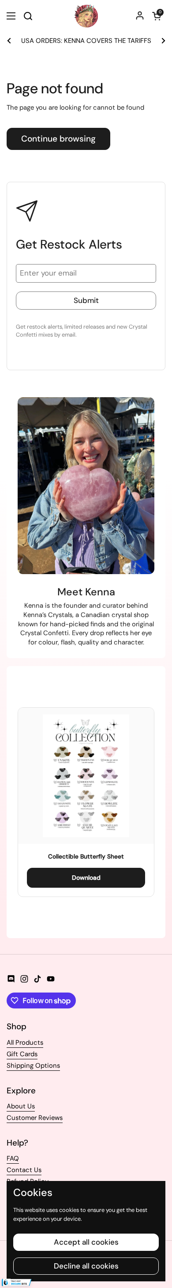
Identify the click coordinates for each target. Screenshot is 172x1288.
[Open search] (28, 16)
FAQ (13, 1158)
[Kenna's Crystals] (86, 15)
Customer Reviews (35, 1117)
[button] (156, 16)
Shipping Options (33, 1065)
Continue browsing (58, 138)
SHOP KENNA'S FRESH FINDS (88, 41)
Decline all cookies (86, 1266)
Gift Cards (22, 1054)
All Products (25, 1042)
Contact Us (24, 1169)
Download (86, 878)
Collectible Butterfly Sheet (86, 856)
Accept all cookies (86, 1242)
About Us (21, 1106)
